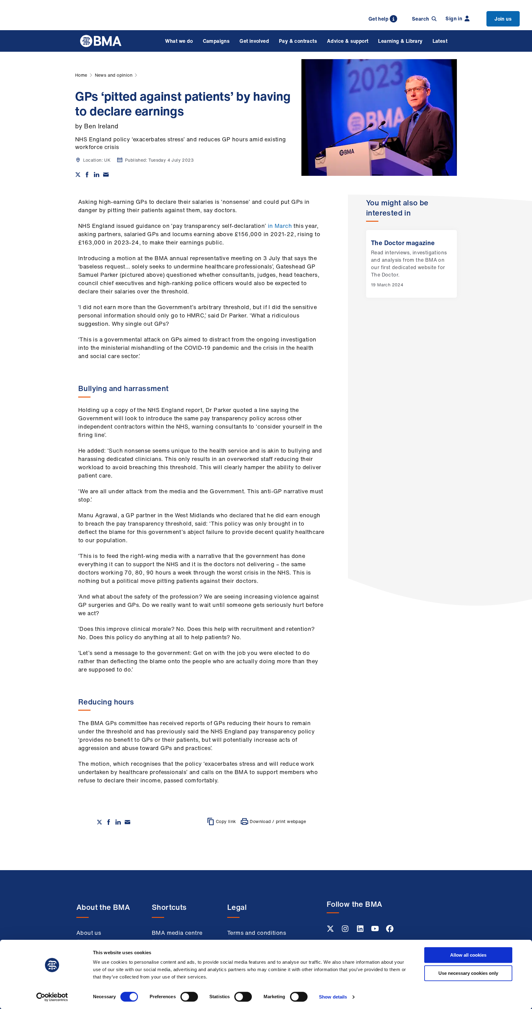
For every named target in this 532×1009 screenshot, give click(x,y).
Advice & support (347, 41)
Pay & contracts (298, 41)
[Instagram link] (345, 930)
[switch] (189, 997)
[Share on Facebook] (87, 174)
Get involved (254, 41)
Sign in (453, 18)
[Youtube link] (375, 930)
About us (88, 933)
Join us (503, 18)
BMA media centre (177, 933)
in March (280, 226)
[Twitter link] (331, 930)
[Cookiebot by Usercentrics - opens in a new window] (52, 997)
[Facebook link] (389, 930)
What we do (179, 41)
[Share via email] (106, 174)
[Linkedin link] (361, 930)
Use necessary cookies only (468, 973)
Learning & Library (400, 41)
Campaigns (216, 41)
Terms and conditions (256, 933)
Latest (440, 41)
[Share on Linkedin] (96, 174)
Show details (333, 996)
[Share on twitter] (78, 174)
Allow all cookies (468, 955)
